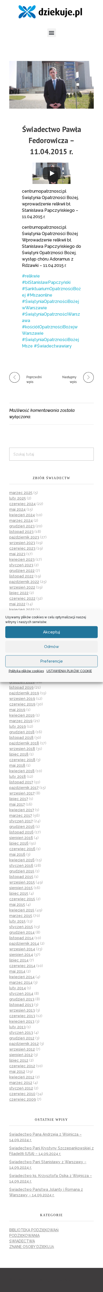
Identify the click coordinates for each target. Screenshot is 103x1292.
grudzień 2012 (21, 1038)
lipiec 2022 (19, 593)
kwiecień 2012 (21, 1077)
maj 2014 (17, 971)
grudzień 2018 (22, 732)
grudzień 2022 (22, 570)
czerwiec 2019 (22, 704)
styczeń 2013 (21, 1032)
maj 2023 (17, 554)
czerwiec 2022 (22, 598)
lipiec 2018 (19, 754)
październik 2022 (24, 582)
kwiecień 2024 (22, 515)
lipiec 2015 (18, 893)
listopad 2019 (21, 687)
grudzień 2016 (22, 826)
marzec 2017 (20, 815)
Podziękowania (24, 1235)
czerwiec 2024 (22, 504)
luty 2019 (17, 726)
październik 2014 (24, 943)
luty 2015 (17, 921)
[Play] (52, 173)
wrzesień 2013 (22, 1010)
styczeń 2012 (21, 1088)
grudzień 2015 (21, 871)
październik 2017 (24, 788)
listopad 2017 (21, 782)
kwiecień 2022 (22, 609)
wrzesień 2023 (22, 543)
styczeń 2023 (21, 565)
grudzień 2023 (22, 526)
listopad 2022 (21, 576)
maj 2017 (17, 804)
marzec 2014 (20, 982)
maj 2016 (17, 854)
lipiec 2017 (18, 799)
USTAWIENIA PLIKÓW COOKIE (69, 671)
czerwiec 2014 (22, 966)
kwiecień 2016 (22, 860)
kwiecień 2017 (21, 810)
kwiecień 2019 (22, 715)
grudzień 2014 (22, 932)
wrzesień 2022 (22, 587)
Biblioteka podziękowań (34, 1230)
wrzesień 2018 (22, 749)
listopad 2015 (21, 877)
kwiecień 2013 (21, 1021)
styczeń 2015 (21, 927)
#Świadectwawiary (53, 346)
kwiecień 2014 (22, 977)
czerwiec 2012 (22, 1066)
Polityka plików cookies (26, 671)
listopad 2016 (21, 832)
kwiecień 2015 (21, 910)
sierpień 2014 (21, 955)
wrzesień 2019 (22, 698)
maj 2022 (17, 604)
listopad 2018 (21, 737)
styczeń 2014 (21, 993)
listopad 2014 (21, 938)
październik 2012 (24, 1044)
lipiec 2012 (18, 1060)
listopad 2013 (21, 1005)
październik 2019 (24, 693)
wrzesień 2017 (22, 793)
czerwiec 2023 (22, 548)
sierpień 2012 (21, 1055)
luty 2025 (17, 498)
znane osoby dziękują (31, 1247)
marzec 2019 (20, 721)
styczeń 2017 (21, 821)
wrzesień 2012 (22, 1049)
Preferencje (51, 661)
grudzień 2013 (21, 999)
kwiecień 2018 (22, 771)
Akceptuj (51, 632)
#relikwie (31, 276)
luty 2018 (17, 776)
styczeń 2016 (21, 865)
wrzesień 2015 (22, 882)
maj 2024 (17, 509)
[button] (51, 32)
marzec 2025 (20, 493)
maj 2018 (17, 765)
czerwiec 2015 (22, 899)
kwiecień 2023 (22, 559)
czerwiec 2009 (22, 1099)
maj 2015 (17, 904)
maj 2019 (17, 710)
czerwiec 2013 (22, 1016)
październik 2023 (24, 537)
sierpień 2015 (21, 888)
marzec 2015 (20, 916)
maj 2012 (17, 1071)
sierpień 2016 (21, 838)
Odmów (51, 646)
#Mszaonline (39, 295)
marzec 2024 (21, 520)
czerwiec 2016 (22, 849)
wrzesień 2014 (22, 949)
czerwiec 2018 (22, 760)
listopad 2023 (21, 532)
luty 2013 (17, 1027)
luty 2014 (17, 988)
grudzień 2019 (22, 682)
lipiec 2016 (19, 843)
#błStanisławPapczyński (46, 282)
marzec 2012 (20, 1083)
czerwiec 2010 (22, 1094)
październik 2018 (24, 743)
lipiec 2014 (19, 960)
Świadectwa (22, 1241)
